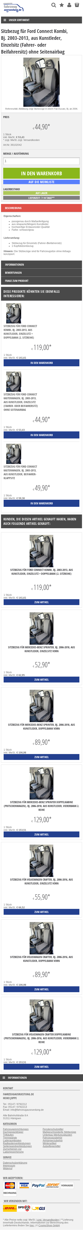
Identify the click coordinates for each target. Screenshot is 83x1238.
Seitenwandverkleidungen (17, 1146)
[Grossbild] (41, 106)
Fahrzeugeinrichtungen (16, 1129)
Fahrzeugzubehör (52, 1137)
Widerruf (7, 1168)
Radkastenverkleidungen (17, 1143)
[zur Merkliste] (61, 5)
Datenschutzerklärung (15, 1162)
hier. (32, 1225)
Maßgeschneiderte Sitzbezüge (59, 1132)
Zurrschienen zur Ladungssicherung (13, 1150)
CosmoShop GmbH (49, 1225)
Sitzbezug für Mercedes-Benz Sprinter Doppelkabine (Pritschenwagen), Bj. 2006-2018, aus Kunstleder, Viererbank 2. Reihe (41, 806)
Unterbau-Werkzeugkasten (57, 1134)
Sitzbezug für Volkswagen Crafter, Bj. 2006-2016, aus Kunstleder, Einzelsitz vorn (41, 881)
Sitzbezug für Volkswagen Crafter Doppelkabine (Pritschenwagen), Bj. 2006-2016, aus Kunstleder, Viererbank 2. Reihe (41, 1038)
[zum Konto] (69, 5)
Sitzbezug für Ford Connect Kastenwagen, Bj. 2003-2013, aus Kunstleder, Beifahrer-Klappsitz (20, 472)
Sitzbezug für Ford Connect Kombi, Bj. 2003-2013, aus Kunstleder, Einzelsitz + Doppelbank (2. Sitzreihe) (20, 331)
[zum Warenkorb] (77, 5)
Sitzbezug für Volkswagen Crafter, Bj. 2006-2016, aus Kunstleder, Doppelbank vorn (41, 959)
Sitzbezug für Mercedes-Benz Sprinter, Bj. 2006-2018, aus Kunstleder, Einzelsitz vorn (41, 649)
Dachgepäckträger (13, 1132)
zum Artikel (41, 602)
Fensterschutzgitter (53, 1129)
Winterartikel (49, 1143)
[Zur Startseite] (13, 13)
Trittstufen (8, 1134)
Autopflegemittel (51, 1146)
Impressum (9, 1165)
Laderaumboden (12, 1140)
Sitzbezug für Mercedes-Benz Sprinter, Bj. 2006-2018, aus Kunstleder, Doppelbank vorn (41, 726)
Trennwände (10, 1137)
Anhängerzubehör (53, 1140)
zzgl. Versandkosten (29, 140)
